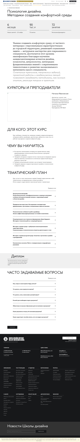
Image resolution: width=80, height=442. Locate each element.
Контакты (5, 413)
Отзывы (5, 415)
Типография (55, 372)
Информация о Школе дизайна (9, 396)
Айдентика (5, 411)
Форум (42, 396)
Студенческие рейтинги (32, 384)
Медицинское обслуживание (21, 398)
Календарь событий (7, 400)
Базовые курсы (6, 387)
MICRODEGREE (6, 381)
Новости (5, 398)
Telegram (29, 400)
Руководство (6, 404)
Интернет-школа (19, 384)
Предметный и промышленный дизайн (52, 3)
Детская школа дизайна (37, 5)
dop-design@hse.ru (63, 354)
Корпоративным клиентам (46, 5)
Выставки (29, 396)
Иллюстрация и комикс (64, 3)
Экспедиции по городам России (21, 402)
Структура (5, 409)
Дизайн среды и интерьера (8, 3)
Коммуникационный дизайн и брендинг (21, 3)
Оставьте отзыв (30, 390)
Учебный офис (30, 374)
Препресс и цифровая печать (70, 370)
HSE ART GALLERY (56, 370)
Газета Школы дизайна (44, 404)
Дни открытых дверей (59, 1)
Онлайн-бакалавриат (7, 372)
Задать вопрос (72, 1)
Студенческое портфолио (28, 5)
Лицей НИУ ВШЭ (19, 386)
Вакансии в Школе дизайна (57, 396)
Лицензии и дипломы (7, 407)
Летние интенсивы (19, 382)
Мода (31, 3)
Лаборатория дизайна (56, 374)
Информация (30, 370)
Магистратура (6, 374)
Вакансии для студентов (57, 398)
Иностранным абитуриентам (21, 374)
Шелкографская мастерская (69, 372)
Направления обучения (7, 385)
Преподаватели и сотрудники (9, 402)
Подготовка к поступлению (20, 370)
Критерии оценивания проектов (33, 382)
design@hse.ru (62, 350)
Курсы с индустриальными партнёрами (58, 5)
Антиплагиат (18, 400)
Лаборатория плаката (68, 379)
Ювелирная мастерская (69, 374)
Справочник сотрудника (20, 396)
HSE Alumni (42, 373)
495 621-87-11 (26, 350)
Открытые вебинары (15, 5)
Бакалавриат (6, 370)
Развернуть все (52, 188)
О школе (21, 5)
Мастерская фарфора (56, 379)
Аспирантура (6, 379)
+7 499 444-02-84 (8, 350)
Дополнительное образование (14, 7)
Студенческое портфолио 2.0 (33, 388)
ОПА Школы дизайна (19, 404)
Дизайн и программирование (38, 3)
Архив (29, 398)
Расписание (30, 372)
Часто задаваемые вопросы (20, 388)
